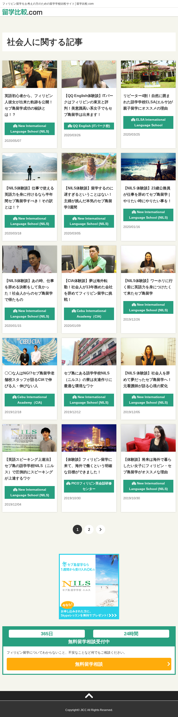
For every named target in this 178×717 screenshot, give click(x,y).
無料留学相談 (89, 664)
